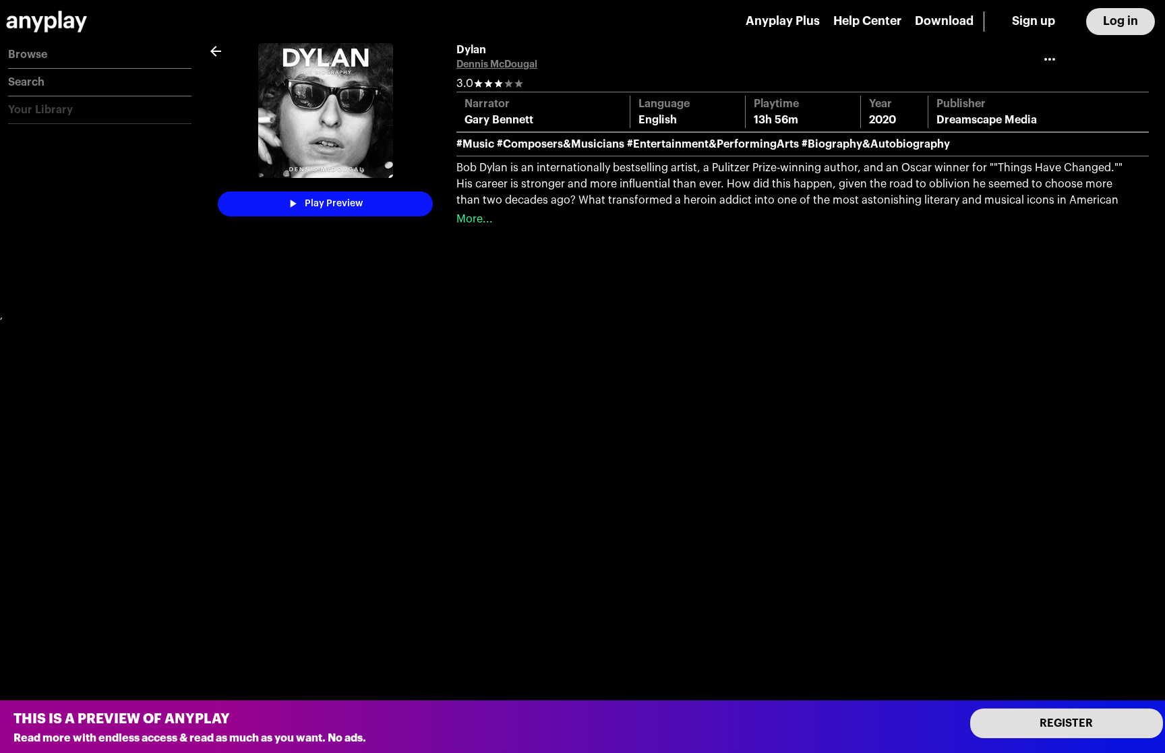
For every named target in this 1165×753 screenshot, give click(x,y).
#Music (475, 144)
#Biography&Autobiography (876, 144)
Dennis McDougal (496, 64)
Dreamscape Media (986, 120)
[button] (99, 55)
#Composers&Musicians (560, 144)
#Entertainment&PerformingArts (713, 144)
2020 (882, 120)
